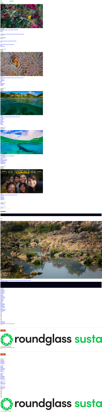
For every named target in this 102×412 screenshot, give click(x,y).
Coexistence (2, 161)
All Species (2, 79)
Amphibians (2, 80)
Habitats (4, 37)
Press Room (2, 198)
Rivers (1, 123)
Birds (1, 81)
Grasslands (2, 121)
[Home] (7, 1)
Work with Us (2, 291)
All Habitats (2, 118)
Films (1, 45)
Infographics (2, 303)
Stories (1, 301)
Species (1, 37)
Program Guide (3, 309)
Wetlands (2, 124)
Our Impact (2, 197)
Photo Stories (2, 46)
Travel (5, 34)
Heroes (1, 158)
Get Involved (2, 203)
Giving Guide (2, 310)
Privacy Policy (2, 321)
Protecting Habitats (3, 160)
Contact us (2, 292)
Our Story (2, 289)
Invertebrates (2, 83)
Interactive (7, 44)
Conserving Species (3, 159)
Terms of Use (2, 322)
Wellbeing (16, 34)
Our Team (2, 199)
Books (20, 34)
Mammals (2, 84)
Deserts (1, 119)
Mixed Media (11, 44)
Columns (22, 34)
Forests (1, 120)
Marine (1, 122)
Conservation (2, 296)
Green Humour (3, 44)
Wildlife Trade (2, 163)
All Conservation (3, 157)
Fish (1, 82)
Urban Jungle (9, 34)
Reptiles (1, 85)
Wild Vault (13, 34)
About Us (2, 196)
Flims (1, 302)
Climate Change (3, 162)
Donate (2, 49)
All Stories (2, 34)
